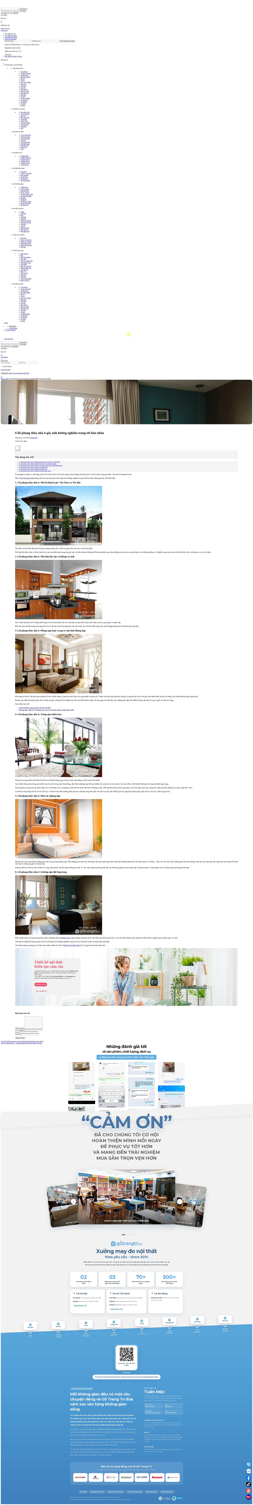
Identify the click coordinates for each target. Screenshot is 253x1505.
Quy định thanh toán (97, 1492)
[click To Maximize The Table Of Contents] (17, 447)
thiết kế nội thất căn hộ (72, 945)
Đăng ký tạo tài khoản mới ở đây (19, 373)
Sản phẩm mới (9, 56)
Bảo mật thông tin (167, 1492)
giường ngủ (65, 938)
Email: (17, 1032)
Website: (17, 1034)
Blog (6, 323)
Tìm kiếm (23, 11)
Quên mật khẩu (5, 370)
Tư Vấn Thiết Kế (10, 330)
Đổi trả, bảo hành (151, 1492)
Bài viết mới (18, 56)
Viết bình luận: (19, 1028)
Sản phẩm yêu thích (11, 37)
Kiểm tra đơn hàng (10, 39)
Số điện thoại (36, 41)
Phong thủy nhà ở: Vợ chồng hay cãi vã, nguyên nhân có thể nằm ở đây (46, 710)
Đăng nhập (12, 326)
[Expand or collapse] (16, 452)
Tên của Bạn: (19, 1030)
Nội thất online (28, 478)
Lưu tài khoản (7, 366)
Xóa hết (15, 13)
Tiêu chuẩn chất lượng (134, 1492)
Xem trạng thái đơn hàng (67, 41)
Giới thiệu (83, 1492)
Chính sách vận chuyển (115, 1492)
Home (3, 379)
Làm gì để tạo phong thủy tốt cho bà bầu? (35, 708)
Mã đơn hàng (9, 41)
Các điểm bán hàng (11, 35)
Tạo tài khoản (13, 328)
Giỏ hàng (4, 30)
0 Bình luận (33, 438)
